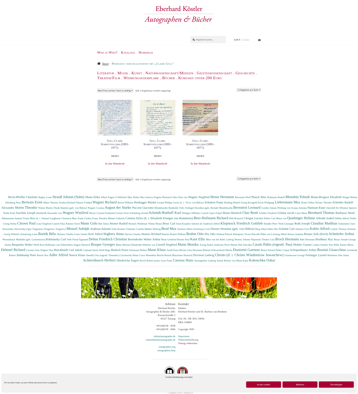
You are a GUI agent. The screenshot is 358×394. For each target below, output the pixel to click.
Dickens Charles (65, 234)
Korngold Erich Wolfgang (261, 202)
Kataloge (128, 52)
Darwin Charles (133, 234)
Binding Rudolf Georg (236, 202)
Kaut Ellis (198, 239)
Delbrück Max (125, 197)
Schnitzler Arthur (341, 234)
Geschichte (245, 73)
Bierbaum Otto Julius (338, 255)
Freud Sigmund (80, 239)
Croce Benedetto (148, 255)
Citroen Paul (26, 223)
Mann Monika (189, 244)
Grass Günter (81, 234)
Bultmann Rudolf (276, 197)
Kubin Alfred (320, 228)
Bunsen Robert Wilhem (174, 234)
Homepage (146, 52)
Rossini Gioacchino (332, 250)
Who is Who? (107, 52)
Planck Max (259, 197)
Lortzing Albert (279, 234)
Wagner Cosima (96, 207)
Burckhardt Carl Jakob (68, 250)
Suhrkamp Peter (27, 255)
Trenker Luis (268, 239)
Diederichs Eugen (128, 260)
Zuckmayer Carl (201, 229)
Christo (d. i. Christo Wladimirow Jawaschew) (249, 255)
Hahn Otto (273, 229)
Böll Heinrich (236, 218)
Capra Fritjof (216, 213)
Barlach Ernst (120, 250)
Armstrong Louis (29, 234)
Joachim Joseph (26, 213)
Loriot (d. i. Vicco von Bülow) (189, 202)
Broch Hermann (287, 239)
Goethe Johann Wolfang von (276, 207)
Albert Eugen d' (109, 197)
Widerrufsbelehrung (188, 339)
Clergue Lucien (254, 218)
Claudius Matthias (324, 223)
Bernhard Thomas (321, 212)
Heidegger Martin (145, 202)
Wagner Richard (105, 202)
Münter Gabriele (116, 218)
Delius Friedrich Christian (108, 239)
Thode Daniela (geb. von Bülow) (70, 207)
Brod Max (169, 228)
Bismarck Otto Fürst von (175, 197)
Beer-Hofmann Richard (211, 218)
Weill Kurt (39, 244)
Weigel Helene (349, 197)
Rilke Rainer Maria (343, 244)
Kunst (136, 73)
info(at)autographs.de (164, 336)
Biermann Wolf (243, 197)
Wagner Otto (47, 250)
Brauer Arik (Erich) (316, 234)
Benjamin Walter (23, 244)
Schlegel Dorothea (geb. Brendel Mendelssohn (209, 207)
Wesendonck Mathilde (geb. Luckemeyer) (24, 239)
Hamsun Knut (317, 207)
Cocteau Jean (33, 250)
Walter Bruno (155, 223)
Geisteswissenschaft (214, 73)
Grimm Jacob (286, 213)
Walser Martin (45, 207)
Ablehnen (300, 384)
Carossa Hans (183, 260)
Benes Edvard (268, 250)
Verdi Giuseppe (286, 223)
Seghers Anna (114, 234)
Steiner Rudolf (119, 223)
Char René (250, 212)
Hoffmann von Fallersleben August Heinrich (67, 244)
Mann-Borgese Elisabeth (326, 197)
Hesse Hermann (222, 197)
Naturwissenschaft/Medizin (169, 73)
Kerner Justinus (296, 234)
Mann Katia (242, 260)
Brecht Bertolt (164, 255)
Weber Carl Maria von (275, 218)
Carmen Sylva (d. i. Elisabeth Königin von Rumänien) (159, 218)
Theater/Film (108, 78)
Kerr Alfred (95, 234)
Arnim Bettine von (226, 260)
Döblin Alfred (342, 218)
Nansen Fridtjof (84, 202)
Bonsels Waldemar (138, 223)
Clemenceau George (294, 255)
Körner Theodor (324, 202)
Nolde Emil (9, 213)
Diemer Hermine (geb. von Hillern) (232, 228)
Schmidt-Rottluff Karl (165, 212)
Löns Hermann (195, 250)
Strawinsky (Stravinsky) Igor (17, 229)
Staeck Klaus (77, 255)
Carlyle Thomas (338, 229)
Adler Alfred (59, 255)
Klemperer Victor (242, 234)
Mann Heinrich (232, 213)
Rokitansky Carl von (59, 239)
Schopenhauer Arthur (303, 250)
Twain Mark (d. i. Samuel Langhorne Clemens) (47, 218)
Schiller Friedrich (268, 213)
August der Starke (118, 207)
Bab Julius (104, 223)
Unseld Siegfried (167, 244)
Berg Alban (261, 229)
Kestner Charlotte (126, 229)
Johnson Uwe (302, 229)
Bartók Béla (47, 234)
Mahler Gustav (303, 244)
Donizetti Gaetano (247, 250)
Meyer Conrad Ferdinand (102, 213)
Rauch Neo (43, 255)
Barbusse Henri (345, 213)
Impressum (183, 336)
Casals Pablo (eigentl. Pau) (273, 244)
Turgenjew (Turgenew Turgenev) (49, 229)
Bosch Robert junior (150, 260)
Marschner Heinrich (182, 255)
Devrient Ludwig (204, 255)
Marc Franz (78, 218)
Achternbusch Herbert (100, 260)
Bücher (168, 78)
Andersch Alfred (212, 223)
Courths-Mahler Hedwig (148, 229)
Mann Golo (89, 223)
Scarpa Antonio (299, 207)
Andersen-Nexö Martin (226, 244)
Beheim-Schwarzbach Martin (218, 250)
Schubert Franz (214, 202)
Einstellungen (336, 384)
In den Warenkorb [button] (115, 163)
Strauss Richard (151, 234)
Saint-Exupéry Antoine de (189, 223)
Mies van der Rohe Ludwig (220, 239)
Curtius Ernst (123, 213)
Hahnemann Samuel (12, 218)
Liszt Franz (167, 260)
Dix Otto (210, 234)
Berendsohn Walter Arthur (144, 239)
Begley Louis (45, 197)
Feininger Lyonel (316, 255)
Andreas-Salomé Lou (103, 228)
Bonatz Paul (183, 239)
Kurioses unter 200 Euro (200, 78)
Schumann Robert (138, 250)
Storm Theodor (26, 207)
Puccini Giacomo (143, 207)
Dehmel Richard (13, 250)
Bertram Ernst (32, 202)
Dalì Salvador (245, 244)
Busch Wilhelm (126, 202)
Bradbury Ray (324, 239)
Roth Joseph (303, 223)
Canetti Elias (59, 223)
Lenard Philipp (165, 202)
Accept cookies (263, 384)
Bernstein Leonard (247, 207)
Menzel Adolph (78, 228)
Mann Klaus (157, 250)
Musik (122, 73)
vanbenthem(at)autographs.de (160, 339)
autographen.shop (166, 350)
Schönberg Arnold (139, 213)
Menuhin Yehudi (298, 197)
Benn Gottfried (169, 239)
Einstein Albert (185, 229)
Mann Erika (93, 197)
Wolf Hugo (105, 250)
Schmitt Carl (287, 228)
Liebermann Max (288, 202)
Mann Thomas (51, 202)
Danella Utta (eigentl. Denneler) (103, 255)
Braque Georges (103, 244)
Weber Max (139, 197)
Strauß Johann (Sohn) (69, 197)
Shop (105, 63)
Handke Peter (271, 223)
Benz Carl (169, 223)
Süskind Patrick (224, 234)
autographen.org (167, 346)
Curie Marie (301, 213)
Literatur (105, 73)
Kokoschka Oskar (262, 260)
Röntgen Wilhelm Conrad (195, 213)
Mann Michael (123, 244)
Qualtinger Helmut (301, 218)
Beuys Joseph (341, 239)
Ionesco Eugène (153, 197)
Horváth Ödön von (261, 234)
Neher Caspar (283, 250)
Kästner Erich (73, 223)
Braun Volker (308, 202)
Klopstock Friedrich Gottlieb (242, 223)
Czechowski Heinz (129, 255)
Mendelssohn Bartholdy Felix (169, 207)
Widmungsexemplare (141, 78)
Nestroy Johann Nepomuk (248, 239)
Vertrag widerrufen (187, 343)
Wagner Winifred (76, 212)
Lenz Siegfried (44, 223)
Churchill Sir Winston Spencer (341, 207)
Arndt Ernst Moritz (177, 250)
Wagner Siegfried (199, 197)
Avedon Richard (67, 202)
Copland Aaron (91, 250)
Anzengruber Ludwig (205, 260)
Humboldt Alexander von (49, 213)
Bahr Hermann (307, 239)
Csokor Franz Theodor (96, 218)
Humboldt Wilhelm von (143, 244)
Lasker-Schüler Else (323, 244)
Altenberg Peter (13, 202)
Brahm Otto (195, 234)
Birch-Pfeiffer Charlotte (23, 197)
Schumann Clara (346, 223)
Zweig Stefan (207, 244)
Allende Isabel (325, 218)
